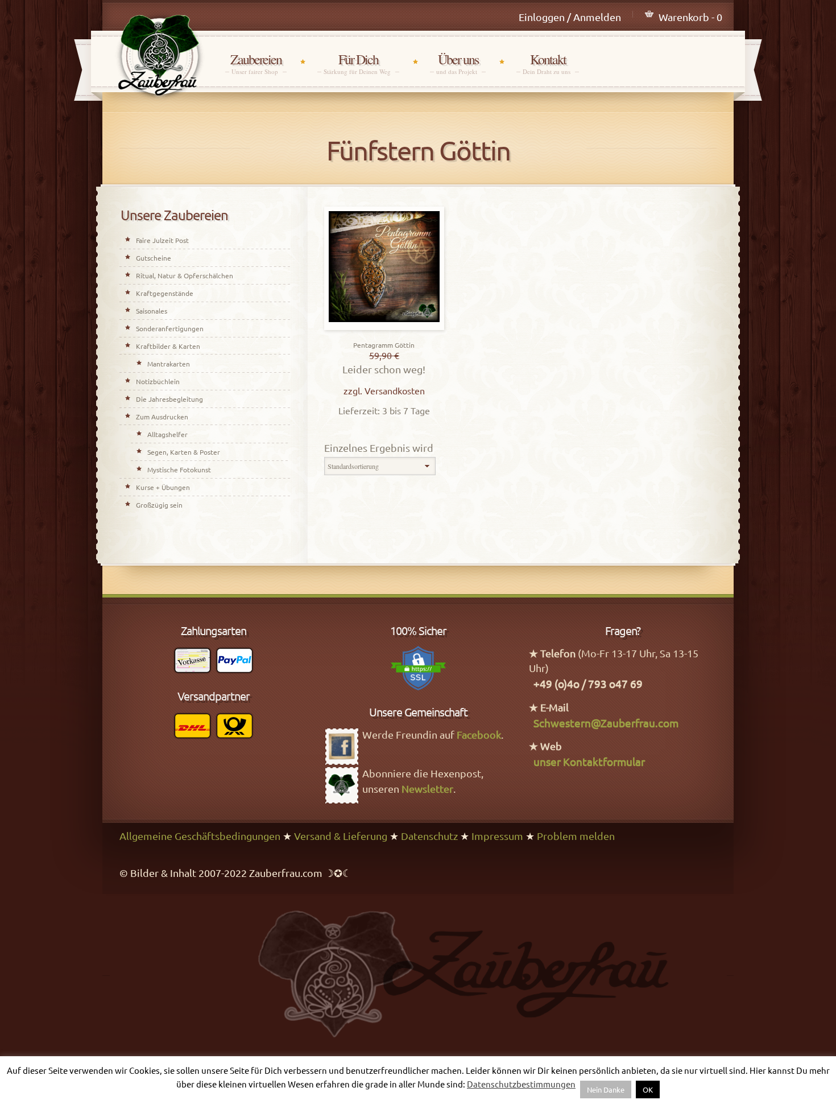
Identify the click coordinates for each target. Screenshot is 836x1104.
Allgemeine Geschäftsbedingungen (199, 836)
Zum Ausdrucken (162, 416)
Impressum (497, 836)
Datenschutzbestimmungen (521, 1083)
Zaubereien (256, 63)
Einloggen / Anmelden (570, 17)
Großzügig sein (159, 504)
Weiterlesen (384, 326)
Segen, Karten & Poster (183, 451)
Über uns (457, 63)
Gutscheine (153, 257)
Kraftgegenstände (164, 293)
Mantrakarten (168, 363)
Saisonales (151, 310)
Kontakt (548, 63)
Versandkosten (395, 390)
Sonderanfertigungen (170, 328)
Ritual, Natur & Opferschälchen (184, 275)
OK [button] (648, 1089)
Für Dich (358, 63)
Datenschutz (429, 836)
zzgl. (354, 390)
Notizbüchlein (158, 381)
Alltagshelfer (167, 434)
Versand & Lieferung (340, 836)
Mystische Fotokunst (179, 469)
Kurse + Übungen (163, 487)
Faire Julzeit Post (162, 240)
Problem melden (576, 836)
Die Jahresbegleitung (169, 398)
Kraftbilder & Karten (168, 346)
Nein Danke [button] (605, 1089)
